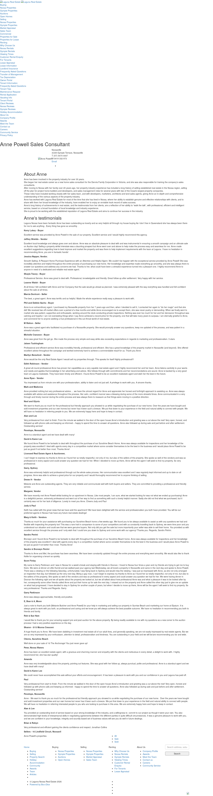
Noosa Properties (8, 7)
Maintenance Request (10, 91)
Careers (4, 129)
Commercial (5, 33)
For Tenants (5, 59)
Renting (3, 42)
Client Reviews (7, 103)
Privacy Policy (6, 135)
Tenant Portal (6, 100)
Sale (116, 738)
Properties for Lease (9, 39)
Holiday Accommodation (11, 112)
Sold (116, 741)
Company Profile (7, 117)
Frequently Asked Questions (13, 71)
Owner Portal (6, 80)
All (115, 735)
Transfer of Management (11, 74)
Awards (3, 120)
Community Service (9, 132)
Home (26, 747)
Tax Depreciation (8, 77)
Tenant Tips (5, 88)
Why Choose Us (7, 45)
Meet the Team (7, 123)
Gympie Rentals (7, 51)
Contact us (5, 126)
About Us (4, 114)
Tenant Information (9, 83)
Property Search (37, 756)
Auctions (4, 13)
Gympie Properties (8, 10)
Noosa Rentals (7, 48)
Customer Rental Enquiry (11, 56)
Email (54, 161)
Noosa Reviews (7, 106)
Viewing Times (6, 54)
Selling (3, 19)
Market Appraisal (8, 28)
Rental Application (8, 94)
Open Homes (6, 16)
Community (35, 765)
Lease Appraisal (7, 62)
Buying (3, 4)
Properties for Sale (8, 36)
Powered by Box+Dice (40, 784)
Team (32, 771)
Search (177, 753)
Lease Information (8, 65)
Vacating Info (6, 97)
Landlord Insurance (9, 68)
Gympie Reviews (8, 109)
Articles (33, 774)
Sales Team (5, 30)
